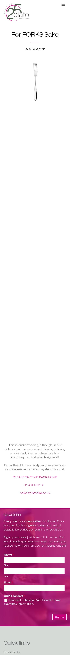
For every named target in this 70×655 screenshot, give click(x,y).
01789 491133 (34, 485)
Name (9, 554)
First (6, 565)
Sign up (59, 616)
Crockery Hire (12, 652)
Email (8, 582)
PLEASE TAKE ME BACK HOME (35, 477)
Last (6, 576)
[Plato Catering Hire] (16, 19)
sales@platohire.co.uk (35, 493)
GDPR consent (14, 595)
